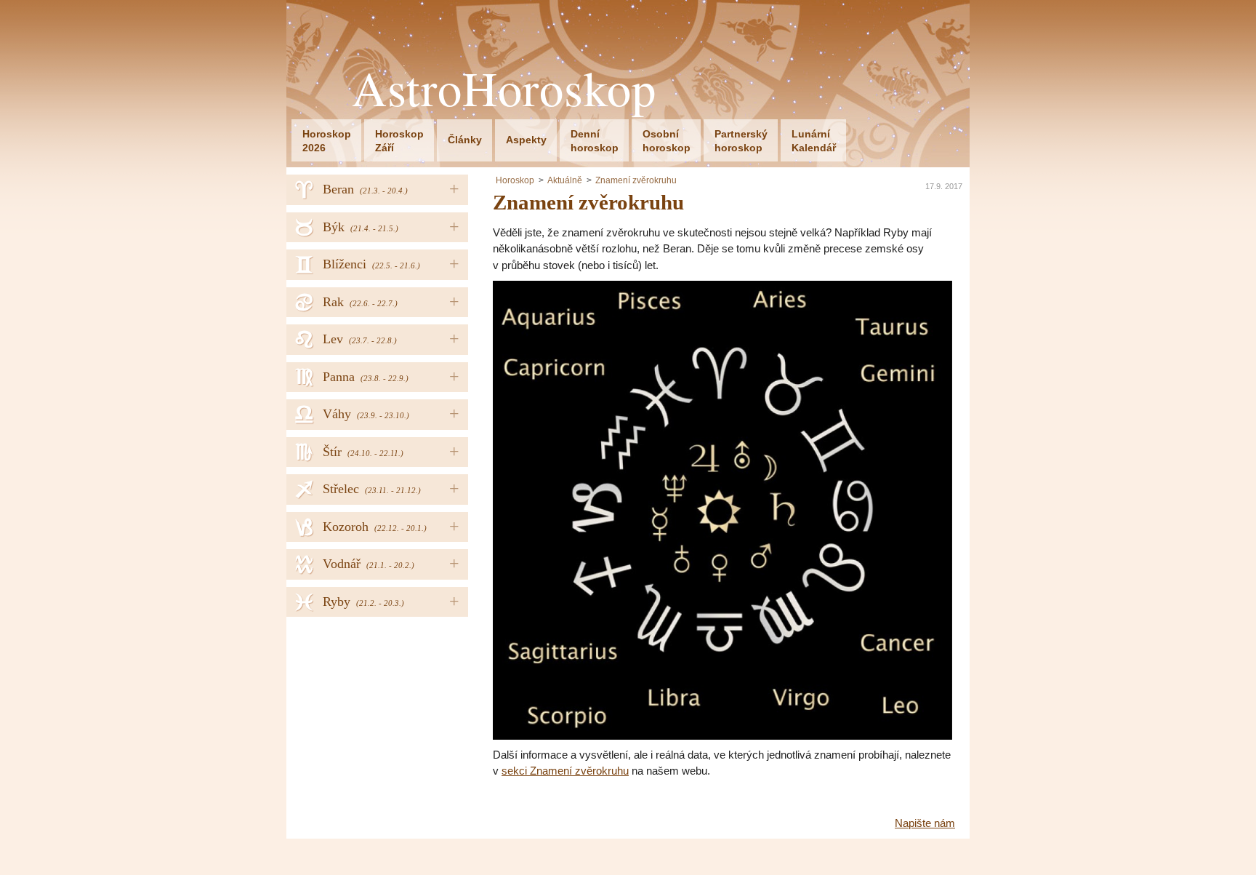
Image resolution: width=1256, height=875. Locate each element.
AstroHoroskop (504, 88)
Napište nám (925, 823)
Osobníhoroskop (667, 140)
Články (465, 139)
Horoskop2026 (326, 140)
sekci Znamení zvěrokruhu (565, 770)
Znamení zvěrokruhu (636, 180)
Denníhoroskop (595, 140)
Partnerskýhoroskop (741, 140)
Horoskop (515, 180)
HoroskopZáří (399, 140)
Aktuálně (564, 180)
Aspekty (526, 139)
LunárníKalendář (814, 140)
